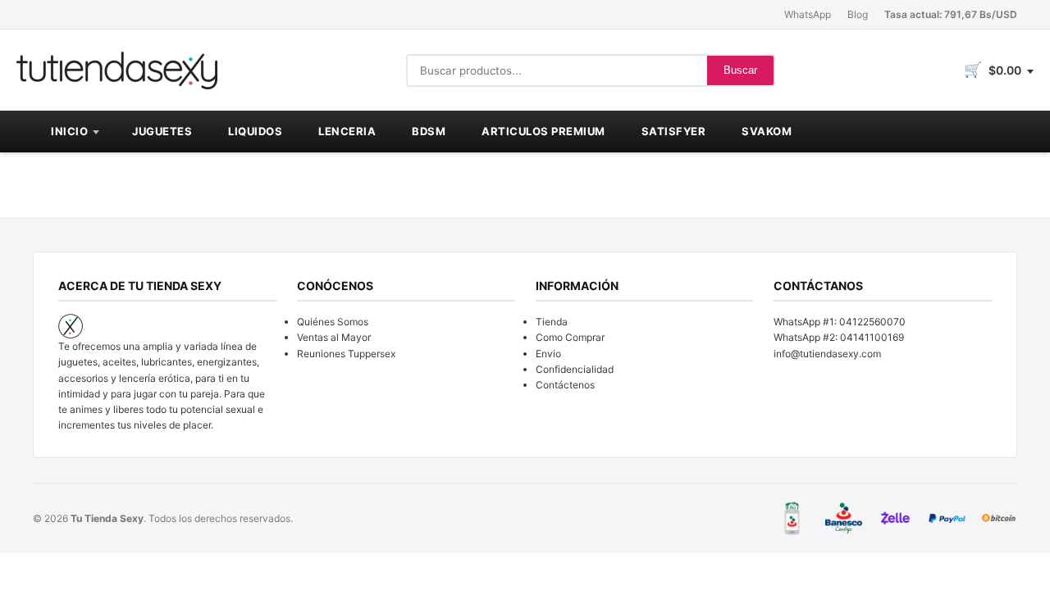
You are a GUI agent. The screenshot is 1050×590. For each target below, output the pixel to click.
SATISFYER (673, 131)
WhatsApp (807, 14)
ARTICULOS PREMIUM (543, 131)
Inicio (69, 131)
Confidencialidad (575, 369)
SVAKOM (767, 131)
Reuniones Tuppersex (346, 353)
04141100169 (872, 337)
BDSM (428, 131)
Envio (548, 353)
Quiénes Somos (332, 321)
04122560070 (872, 321)
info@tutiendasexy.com (827, 353)
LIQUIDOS (255, 131)
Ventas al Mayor (334, 337)
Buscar (740, 70)
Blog (857, 14)
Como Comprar (570, 337)
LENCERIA (347, 131)
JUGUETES (162, 131)
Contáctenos (565, 385)
